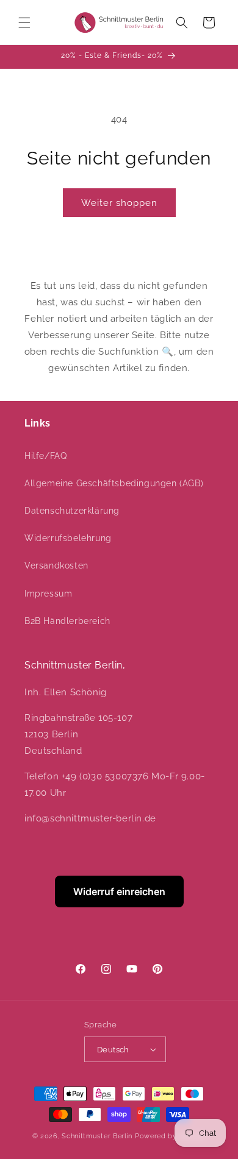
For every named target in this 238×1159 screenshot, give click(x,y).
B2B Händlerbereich (67, 621)
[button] (24, 22)
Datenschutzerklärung (72, 511)
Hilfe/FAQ (45, 456)
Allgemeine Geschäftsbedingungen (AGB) (113, 483)
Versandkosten (56, 565)
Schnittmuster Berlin (97, 1136)
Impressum (48, 593)
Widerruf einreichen (119, 891)
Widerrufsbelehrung (68, 538)
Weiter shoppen (119, 202)
